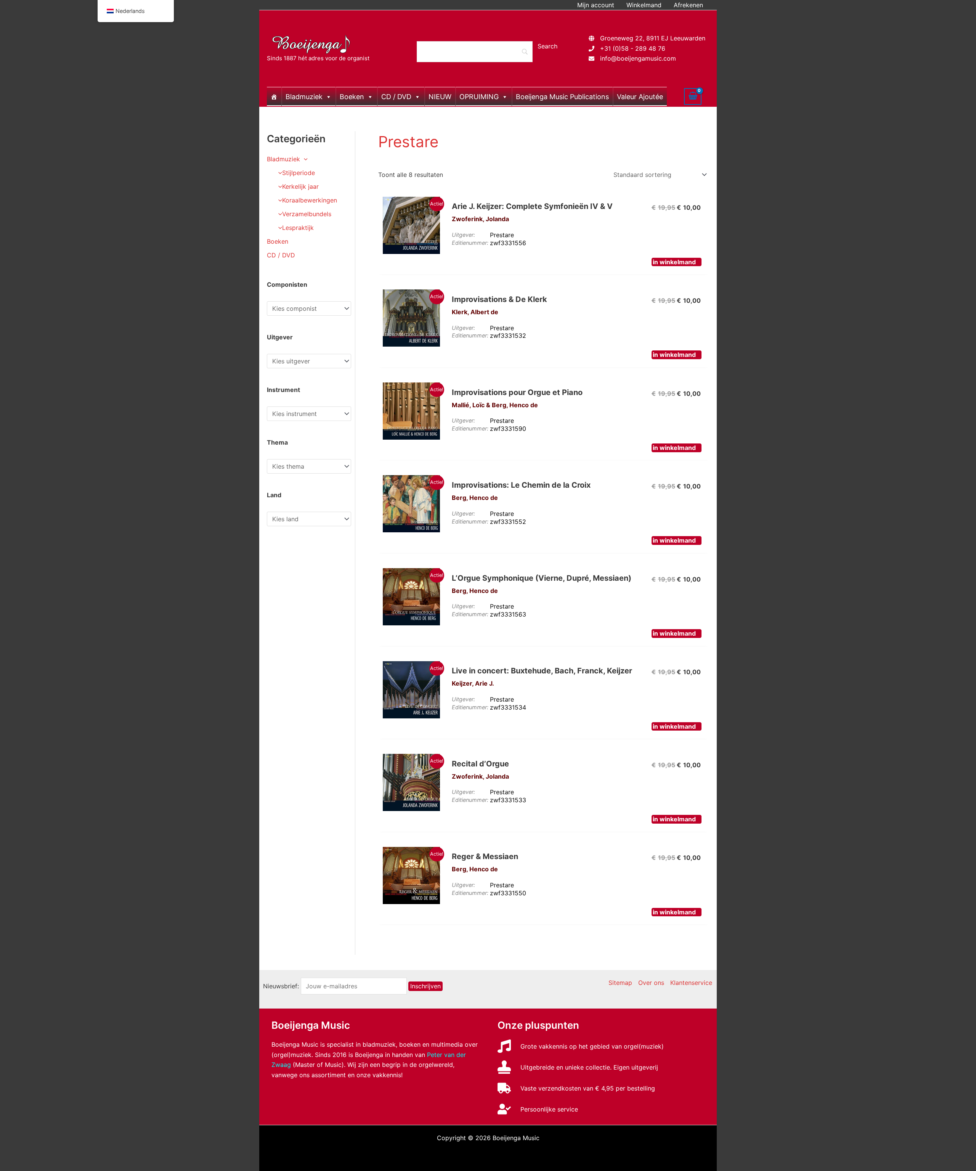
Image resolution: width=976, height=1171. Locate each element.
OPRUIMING (479, 97)
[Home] (274, 96)
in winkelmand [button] (674, 262)
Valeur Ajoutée (640, 97)
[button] (304, 159)
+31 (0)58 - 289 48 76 (632, 48)
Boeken (352, 97)
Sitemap (620, 982)
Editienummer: (470, 242)
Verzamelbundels (306, 214)
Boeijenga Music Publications (562, 97)
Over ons (651, 982)
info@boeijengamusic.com (638, 58)
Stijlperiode (298, 173)
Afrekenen (688, 5)
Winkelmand (643, 5)
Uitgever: (463, 234)
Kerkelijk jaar (300, 186)
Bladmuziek (304, 97)
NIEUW (440, 97)
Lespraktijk (298, 227)
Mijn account (595, 5)
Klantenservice (691, 982)
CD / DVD (396, 97)
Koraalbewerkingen (309, 200)
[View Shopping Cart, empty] (693, 96)
